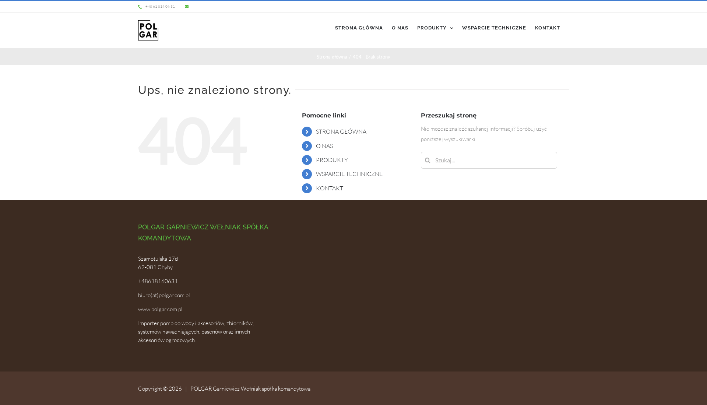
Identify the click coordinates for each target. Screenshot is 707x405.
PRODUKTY (332, 159)
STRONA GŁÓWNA (341, 131)
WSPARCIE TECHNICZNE (349, 173)
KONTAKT (329, 188)
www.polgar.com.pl (160, 309)
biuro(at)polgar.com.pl (164, 295)
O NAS (324, 145)
